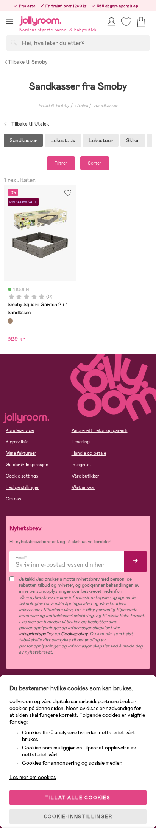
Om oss (13, 499)
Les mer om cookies (32, 777)
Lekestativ (62, 140)
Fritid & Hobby (53, 105)
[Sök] (13, 42)
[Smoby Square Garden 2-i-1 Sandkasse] (10, 321)
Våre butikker (85, 476)
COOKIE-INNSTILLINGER (78, 817)
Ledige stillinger (22, 487)
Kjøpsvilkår (17, 442)
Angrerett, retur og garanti (100, 430)
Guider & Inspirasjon (27, 465)
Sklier (132, 140)
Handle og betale (89, 453)
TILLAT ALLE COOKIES (78, 798)
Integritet (81, 465)
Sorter (94, 163)
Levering (81, 442)
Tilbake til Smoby (28, 61)
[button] (9, 21)
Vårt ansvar (83, 487)
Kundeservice (20, 430)
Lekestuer (101, 140)
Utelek (81, 105)
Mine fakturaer (21, 453)
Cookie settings (22, 476)
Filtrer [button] (61, 163)
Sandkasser (106, 105)
